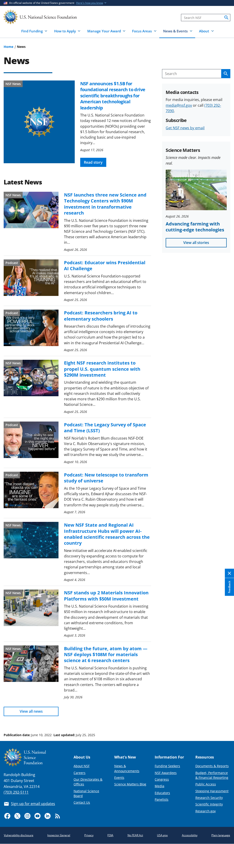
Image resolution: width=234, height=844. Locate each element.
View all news (31, 711)
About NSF (82, 766)
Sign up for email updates (33, 803)
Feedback (229, 587)
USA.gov (162, 835)
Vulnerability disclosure (18, 835)
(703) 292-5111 (16, 792)
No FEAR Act (135, 835)
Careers (79, 773)
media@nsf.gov (179, 105)
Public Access (205, 784)
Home (8, 46)
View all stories (196, 242)
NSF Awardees (166, 773)
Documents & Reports (212, 766)
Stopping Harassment (212, 791)
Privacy (88, 835)
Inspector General (58, 835)
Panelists (161, 799)
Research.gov (205, 811)
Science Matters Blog (130, 784)
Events (119, 777)
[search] (226, 17)
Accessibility (189, 835)
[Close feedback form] (229, 573)
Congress (162, 779)
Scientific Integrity (209, 804)
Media (159, 786)
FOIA (110, 835)
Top (224, 717)
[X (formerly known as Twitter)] (17, 816)
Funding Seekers (167, 766)
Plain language (220, 835)
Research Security (209, 797)
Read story (93, 162)
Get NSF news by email (185, 127)
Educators (162, 793)
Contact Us (82, 802)
